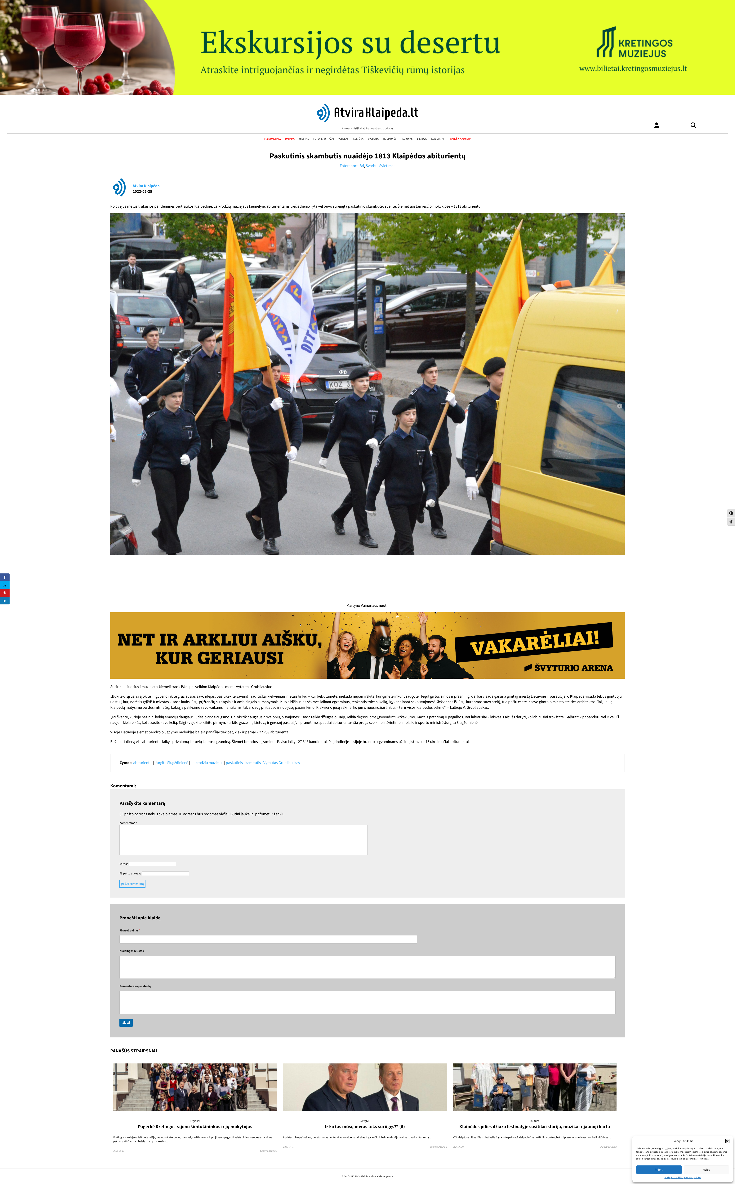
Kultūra (358, 139)
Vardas (123, 864)
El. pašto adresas (130, 873)
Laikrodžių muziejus (207, 763)
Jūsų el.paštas (129, 930)
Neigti (706, 1170)
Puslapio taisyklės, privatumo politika (683, 1177)
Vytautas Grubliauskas (281, 763)
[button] (727, 1141)
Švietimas (387, 166)
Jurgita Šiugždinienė (171, 763)
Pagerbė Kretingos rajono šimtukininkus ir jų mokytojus (195, 1126)
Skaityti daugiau (268, 1151)
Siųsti (126, 1022)
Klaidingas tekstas (131, 951)
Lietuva (422, 139)
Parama (290, 139)
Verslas (343, 139)
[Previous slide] (115, 406)
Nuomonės (389, 139)
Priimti (659, 1170)
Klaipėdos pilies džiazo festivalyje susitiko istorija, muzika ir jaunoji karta (534, 1126)
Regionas (407, 139)
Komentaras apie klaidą (135, 986)
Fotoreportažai (323, 139)
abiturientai (142, 763)
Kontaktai (437, 139)
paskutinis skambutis (243, 763)
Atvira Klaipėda (146, 186)
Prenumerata (272, 139)
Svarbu (371, 166)
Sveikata (373, 139)
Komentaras (128, 823)
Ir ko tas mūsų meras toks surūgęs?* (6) (365, 1126)
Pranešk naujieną (459, 139)
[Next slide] (619, 406)
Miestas (304, 139)
